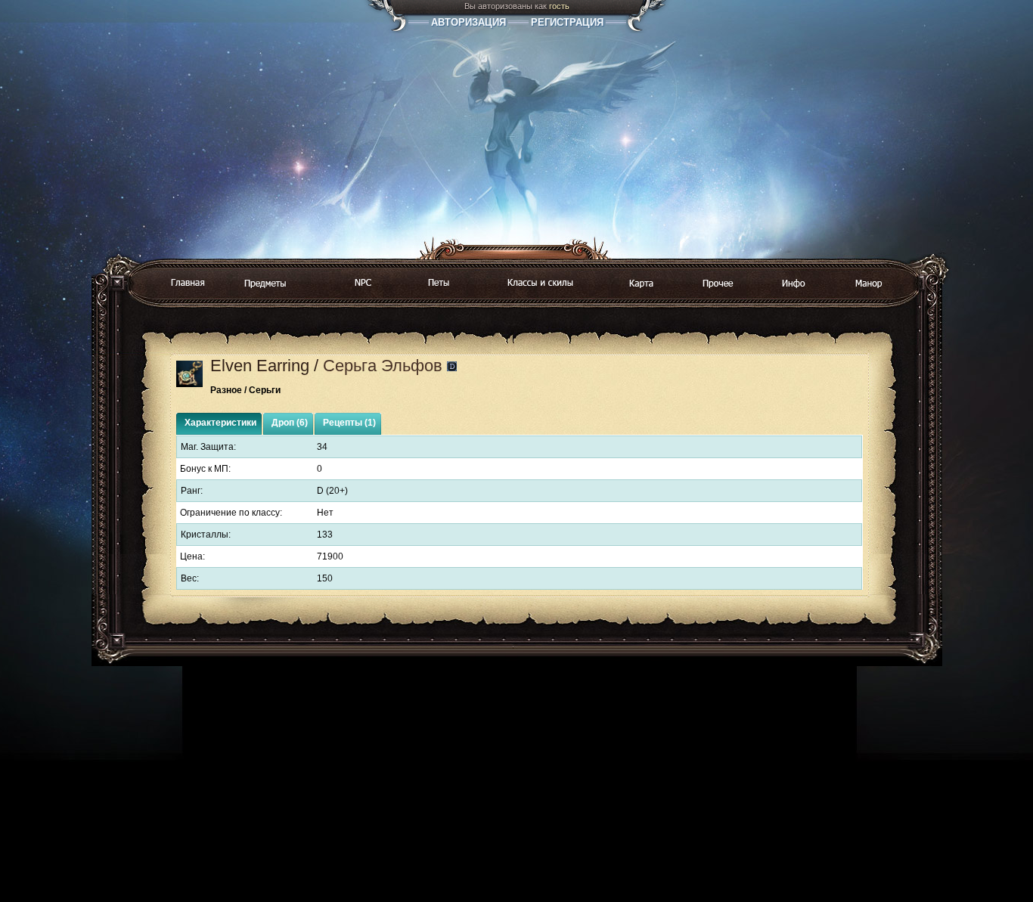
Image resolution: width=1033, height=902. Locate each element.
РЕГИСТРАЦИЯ (567, 22)
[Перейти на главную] (187, 283)
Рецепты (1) (349, 422)
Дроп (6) (289, 422)
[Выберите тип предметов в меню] (265, 284)
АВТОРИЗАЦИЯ (468, 22)
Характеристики (220, 422)
